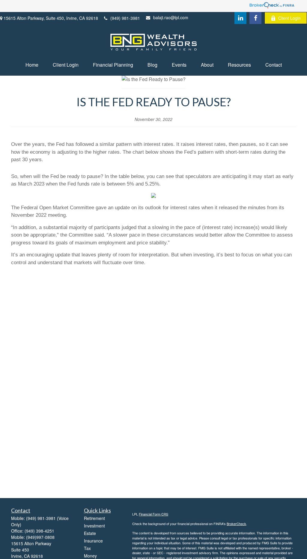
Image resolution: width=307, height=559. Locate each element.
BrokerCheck (236, 523)
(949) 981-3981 (125, 18)
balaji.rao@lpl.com (170, 17)
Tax (87, 548)
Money (90, 556)
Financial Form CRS (153, 514)
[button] (32, 64)
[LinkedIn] (240, 18)
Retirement (94, 518)
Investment (94, 526)
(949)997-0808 (40, 537)
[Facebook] (255, 18)
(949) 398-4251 (39, 531)
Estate (90, 533)
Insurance (93, 541)
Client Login (289, 18)
